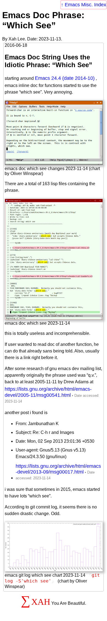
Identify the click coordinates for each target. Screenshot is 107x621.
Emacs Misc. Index (85, 4)
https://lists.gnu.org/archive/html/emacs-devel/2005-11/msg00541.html (48, 392)
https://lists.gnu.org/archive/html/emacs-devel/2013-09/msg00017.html (58, 469)
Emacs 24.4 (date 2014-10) (65, 78)
